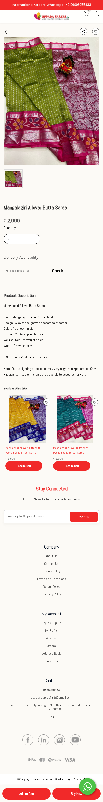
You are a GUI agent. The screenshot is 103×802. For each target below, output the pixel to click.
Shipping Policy (51, 594)
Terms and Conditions (51, 579)
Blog (51, 717)
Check (57, 270)
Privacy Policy (51, 571)
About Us (51, 556)
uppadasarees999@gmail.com (51, 697)
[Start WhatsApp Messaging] (87, 786)
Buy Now (76, 793)
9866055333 (51, 690)
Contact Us (51, 563)
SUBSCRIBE (83, 516)
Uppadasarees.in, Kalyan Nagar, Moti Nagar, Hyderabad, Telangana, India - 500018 (51, 707)
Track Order (51, 661)
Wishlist (51, 638)
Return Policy (51, 586)
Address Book (51, 653)
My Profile (51, 630)
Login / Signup (51, 623)
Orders (51, 646)
